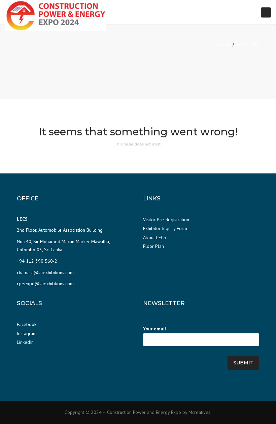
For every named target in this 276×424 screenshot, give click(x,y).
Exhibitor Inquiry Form (165, 228)
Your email (154, 329)
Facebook (26, 324)
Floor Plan (153, 246)
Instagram (27, 333)
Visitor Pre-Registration (166, 220)
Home (223, 44)
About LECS (154, 237)
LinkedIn (25, 342)
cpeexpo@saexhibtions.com (45, 284)
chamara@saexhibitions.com (45, 272)
